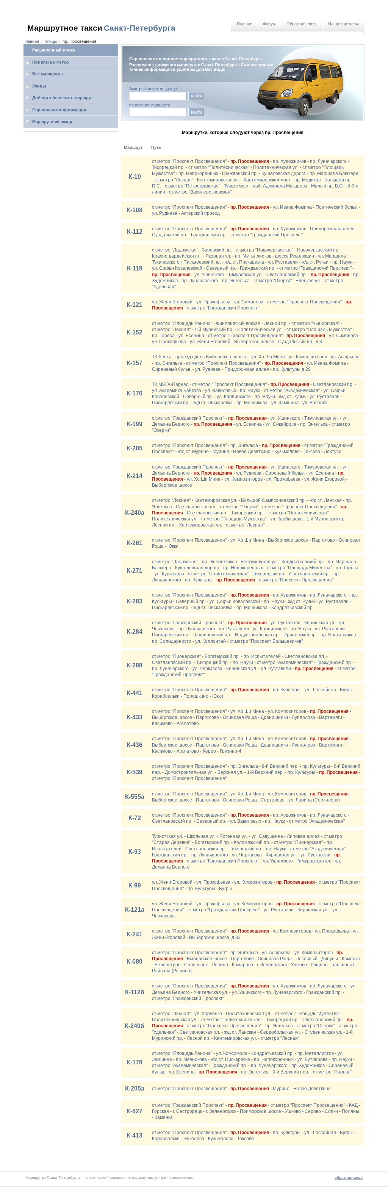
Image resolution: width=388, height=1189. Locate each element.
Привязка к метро (50, 62)
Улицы (51, 41)
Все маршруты (47, 74)
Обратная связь (302, 24)
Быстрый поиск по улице (153, 89)
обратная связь (349, 1177)
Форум (269, 24)
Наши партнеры (343, 24)
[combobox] (157, 112)
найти (196, 96)
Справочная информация (59, 110)
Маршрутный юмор (52, 121)
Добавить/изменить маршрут (62, 97)
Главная (244, 24)
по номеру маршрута (149, 105)
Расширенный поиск (53, 50)
